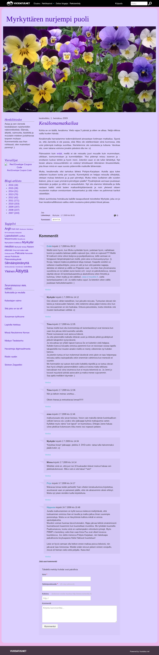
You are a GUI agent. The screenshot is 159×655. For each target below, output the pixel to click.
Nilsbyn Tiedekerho (14, 341)
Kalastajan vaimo (13, 300)
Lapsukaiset (11, 235)
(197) (14, 207)
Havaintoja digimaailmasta (17, 349)
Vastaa (48, 289)
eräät (59, 153)
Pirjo (49, 483)
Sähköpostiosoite (58, 584)
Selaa (62, 3)
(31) (13, 191)
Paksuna (19, 253)
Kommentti (46, 603)
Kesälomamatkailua (58, 123)
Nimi (44, 574)
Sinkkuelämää (10, 267)
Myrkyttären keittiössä (13, 243)
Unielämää (19, 267)
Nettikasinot (47, 3)
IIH (6, 232)
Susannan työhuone (14, 316)
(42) (13, 197)
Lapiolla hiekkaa (12, 325)
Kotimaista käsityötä (14, 232)
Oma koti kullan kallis (20, 250)
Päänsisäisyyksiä (13, 259)
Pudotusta (15, 256)
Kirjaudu (119, 3)
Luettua (22, 236)
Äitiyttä (56, 220)
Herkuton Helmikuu (26, 229)
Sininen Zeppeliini (13, 365)
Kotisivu (67, 594)
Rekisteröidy (75, 3)
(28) (13, 188)
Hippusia (51, 507)
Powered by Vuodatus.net (139, 651)
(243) (14, 213)
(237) (14, 210)
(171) (14, 200)
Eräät (49, 246)
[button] (53, 3)
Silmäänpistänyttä (17, 263)
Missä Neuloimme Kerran (17, 332)
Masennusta (11, 239)
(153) (14, 204)
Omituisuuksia (10, 253)
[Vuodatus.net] (18, 651)
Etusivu (37, 3)
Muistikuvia (21, 239)
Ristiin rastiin (11, 357)
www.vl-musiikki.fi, (90, 277)
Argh (8, 228)
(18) (13, 185)
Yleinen (10, 271)
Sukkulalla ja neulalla (15, 292)
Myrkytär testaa (20, 247)
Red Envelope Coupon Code (19, 170)
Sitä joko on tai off (13, 308)
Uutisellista (28, 267)
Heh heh (15, 229)
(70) (13, 194)
